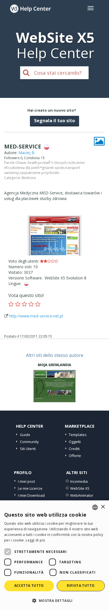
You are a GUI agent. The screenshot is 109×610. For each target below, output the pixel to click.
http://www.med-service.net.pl (36, 316)
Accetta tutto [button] (29, 585)
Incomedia (79, 481)
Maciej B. (26, 152)
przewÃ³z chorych (52, 162)
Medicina (29, 177)
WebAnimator (81, 495)
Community (29, 441)
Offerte (75, 455)
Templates (78, 434)
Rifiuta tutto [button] (80, 585)
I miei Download (31, 495)
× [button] (103, 507)
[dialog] (54, 555)
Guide (25, 434)
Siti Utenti (28, 448)
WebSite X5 (79, 488)
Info (54, 397)
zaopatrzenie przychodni (39, 172)
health (32, 162)
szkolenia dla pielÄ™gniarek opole (37, 167)
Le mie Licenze (30, 488)
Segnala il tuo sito (54, 120)
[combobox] (95, 507)
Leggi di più (35, 540)
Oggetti (75, 441)
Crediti (74, 448)
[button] (54, 600)
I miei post (26, 481)
